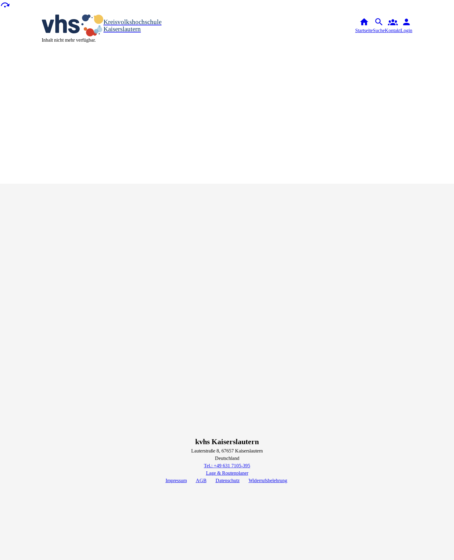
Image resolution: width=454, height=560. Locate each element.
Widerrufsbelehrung (268, 480)
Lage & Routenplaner (227, 473)
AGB (201, 480)
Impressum (176, 480)
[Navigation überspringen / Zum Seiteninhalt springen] (5, 4)
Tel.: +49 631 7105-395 (227, 465)
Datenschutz (228, 480)
